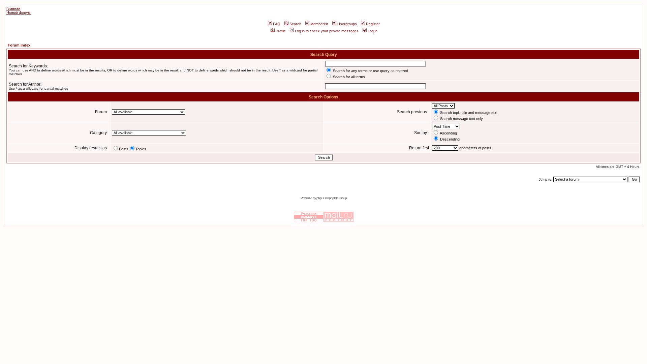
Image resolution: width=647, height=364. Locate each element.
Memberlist (319, 24)
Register (373, 24)
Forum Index (19, 45)
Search (295, 24)
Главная (13, 8)
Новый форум (18, 12)
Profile (281, 31)
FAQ (276, 24)
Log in (372, 31)
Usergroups (347, 24)
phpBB (321, 198)
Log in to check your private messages (327, 31)
